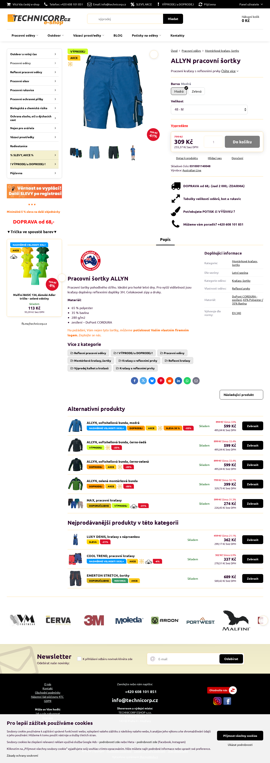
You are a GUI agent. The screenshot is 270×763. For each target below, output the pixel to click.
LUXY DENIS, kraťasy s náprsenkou (113, 536)
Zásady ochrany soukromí (22, 755)
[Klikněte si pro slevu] (34, 197)
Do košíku (242, 141)
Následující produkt (239, 394)
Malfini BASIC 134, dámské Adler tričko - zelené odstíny (34, 296)
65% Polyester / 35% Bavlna (247, 301)
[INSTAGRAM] (217, 704)
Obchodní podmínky (47, 692)
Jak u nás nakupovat (47, 713)
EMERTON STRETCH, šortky (108, 575)
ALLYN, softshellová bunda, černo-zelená (118, 461)
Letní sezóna (240, 272)
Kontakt (48, 688)
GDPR (47, 701)
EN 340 (236, 313)
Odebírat (231, 659)
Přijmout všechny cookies (240, 735)
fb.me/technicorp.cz (34, 323)
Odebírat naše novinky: (53, 663)
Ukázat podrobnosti (240, 744)
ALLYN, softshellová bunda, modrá (113, 422)
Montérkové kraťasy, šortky (245, 263)
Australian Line (191, 170)
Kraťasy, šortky (241, 280)
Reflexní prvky (241, 288)
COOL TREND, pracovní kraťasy (111, 556)
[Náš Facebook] (227, 704)
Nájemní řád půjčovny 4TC (47, 696)
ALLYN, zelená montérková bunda (112, 481)
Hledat (173, 19)
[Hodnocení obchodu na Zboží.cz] (222, 693)
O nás (47, 684)
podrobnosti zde (109, 742)
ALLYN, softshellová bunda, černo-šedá (116, 442)
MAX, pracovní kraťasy (104, 500)
